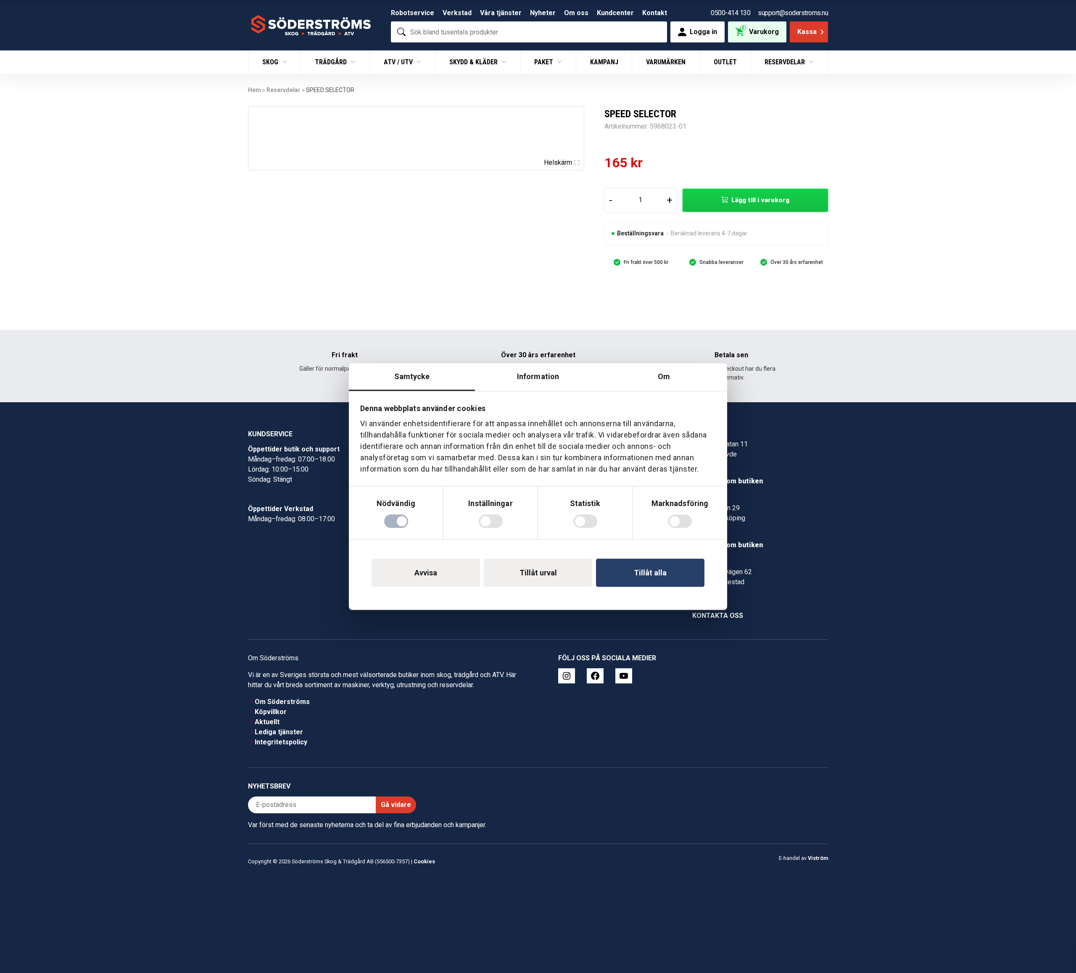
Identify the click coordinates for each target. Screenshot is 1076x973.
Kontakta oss (717, 616)
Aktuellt (267, 722)
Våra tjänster (501, 13)
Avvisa (425, 572)
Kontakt (654, 13)
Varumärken (666, 62)
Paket (544, 62)
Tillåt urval (538, 572)
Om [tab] (664, 376)
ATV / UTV (399, 62)
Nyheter (543, 13)
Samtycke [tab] (412, 376)
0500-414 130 (730, 13)
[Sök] (401, 31)
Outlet (725, 62)
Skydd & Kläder (474, 62)
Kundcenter (615, 13)
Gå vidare (396, 805)
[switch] (491, 521)
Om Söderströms (282, 702)
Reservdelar (786, 62)
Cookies (424, 861)
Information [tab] (538, 376)
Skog (271, 62)
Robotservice (412, 13)
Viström (818, 858)
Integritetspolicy (281, 742)
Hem (254, 90)
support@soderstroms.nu (793, 13)
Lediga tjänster (279, 732)
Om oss (576, 13)
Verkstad (457, 13)
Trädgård (331, 62)
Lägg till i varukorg (760, 200)
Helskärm (558, 162)
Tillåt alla (650, 572)
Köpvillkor (271, 712)
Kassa (807, 32)
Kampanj (604, 62)
